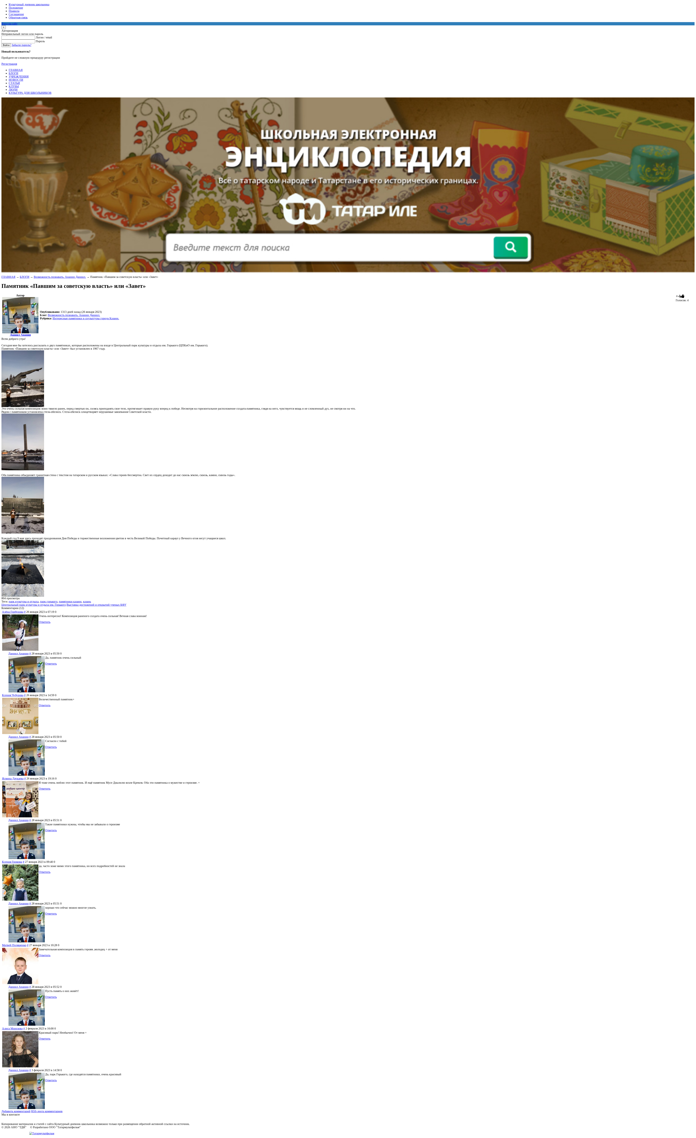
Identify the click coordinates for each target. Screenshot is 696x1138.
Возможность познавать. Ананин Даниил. (60, 276)
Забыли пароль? (21, 45)
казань (87, 601)
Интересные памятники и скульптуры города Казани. (86, 318)
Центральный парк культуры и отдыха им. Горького (33, 604)
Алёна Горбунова (12, 611)
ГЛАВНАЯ (8, 276)
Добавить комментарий (15, 1111)
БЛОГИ (24, 276)
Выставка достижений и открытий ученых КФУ (96, 604)
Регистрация (9, 63)
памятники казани (70, 601)
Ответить (44, 622)
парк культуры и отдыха (24, 601)
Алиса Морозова (12, 1028)
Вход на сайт (9, 23)
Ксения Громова (12, 861)
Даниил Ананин (20, 334)
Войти (6, 45)
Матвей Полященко (14, 945)
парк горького (48, 601)
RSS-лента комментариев (47, 1111)
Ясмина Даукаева (13, 778)
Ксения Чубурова (12, 695)
